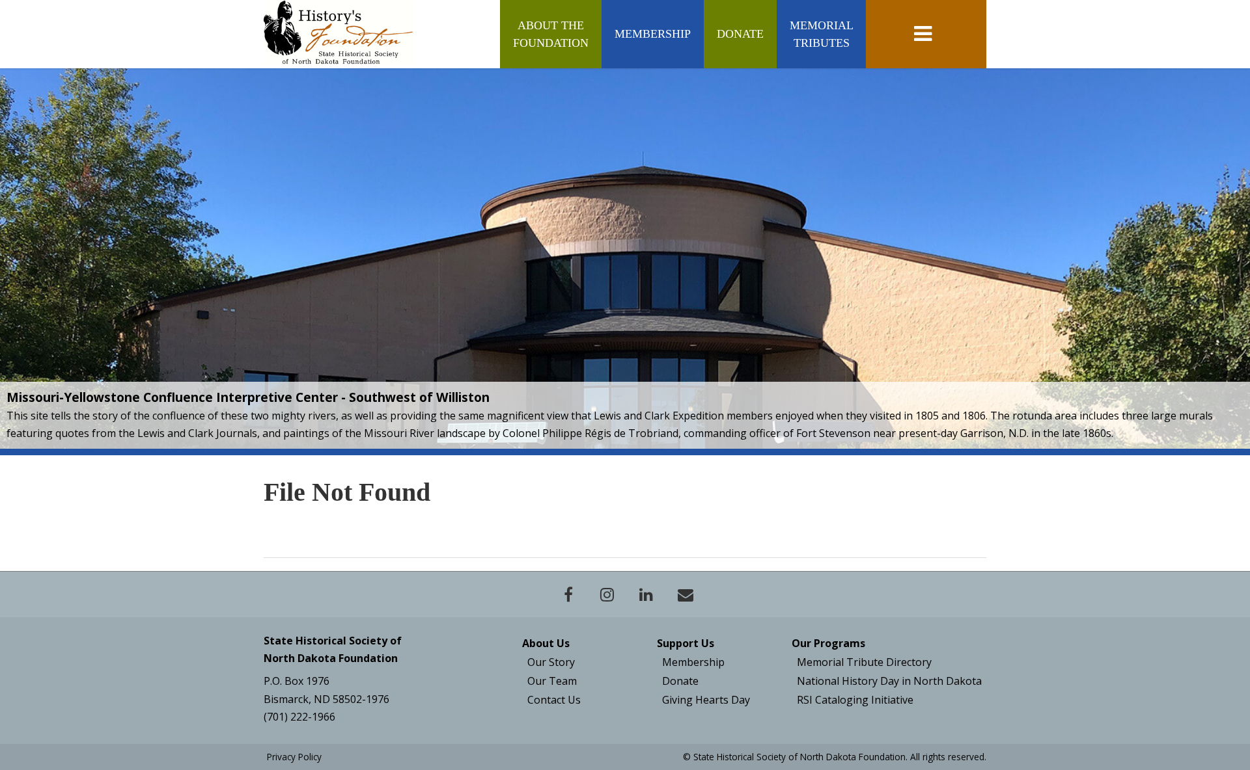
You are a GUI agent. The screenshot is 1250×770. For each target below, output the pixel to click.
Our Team (552, 681)
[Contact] (686, 594)
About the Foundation (551, 34)
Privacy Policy (294, 756)
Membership (653, 33)
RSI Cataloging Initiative (855, 700)
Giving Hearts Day (706, 700)
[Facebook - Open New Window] (568, 594)
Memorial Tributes (821, 34)
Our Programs (828, 643)
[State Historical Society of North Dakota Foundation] (338, 32)
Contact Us (554, 700)
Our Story (551, 662)
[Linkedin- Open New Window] (646, 594)
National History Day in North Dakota (889, 681)
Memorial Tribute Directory (864, 662)
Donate (740, 33)
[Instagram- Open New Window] (607, 594)
